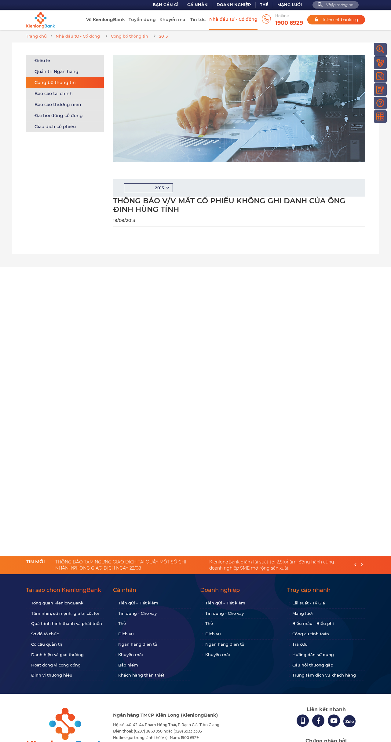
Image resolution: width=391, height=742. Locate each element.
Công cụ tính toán (310, 633)
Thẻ (264, 4)
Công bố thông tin (55, 82)
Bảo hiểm (128, 665)
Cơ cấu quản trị (46, 644)
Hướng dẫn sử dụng (313, 654)
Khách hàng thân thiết (141, 675)
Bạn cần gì (165, 4)
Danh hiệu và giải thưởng (57, 654)
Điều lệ (42, 60)
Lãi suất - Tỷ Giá (308, 602)
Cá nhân (197, 4)
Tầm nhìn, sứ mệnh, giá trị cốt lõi (65, 613)
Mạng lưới (289, 4)
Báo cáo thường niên (58, 104)
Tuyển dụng (142, 19)
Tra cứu (300, 644)
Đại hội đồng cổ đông (59, 115)
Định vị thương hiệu (51, 675)
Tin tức (198, 19)
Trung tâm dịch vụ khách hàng (324, 675)
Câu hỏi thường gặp (312, 665)
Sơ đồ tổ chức (45, 633)
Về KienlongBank (105, 19)
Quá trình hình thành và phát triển (66, 623)
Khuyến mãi (173, 19)
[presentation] (355, 565)
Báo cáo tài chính (54, 93)
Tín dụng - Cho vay (137, 613)
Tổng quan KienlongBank (57, 602)
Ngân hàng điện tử (137, 644)
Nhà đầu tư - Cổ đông (233, 19)
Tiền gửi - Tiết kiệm (138, 602)
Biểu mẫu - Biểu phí (313, 623)
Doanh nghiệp (234, 4)
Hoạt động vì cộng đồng (56, 665)
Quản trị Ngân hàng (57, 71)
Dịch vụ (126, 633)
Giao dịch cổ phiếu (55, 126)
